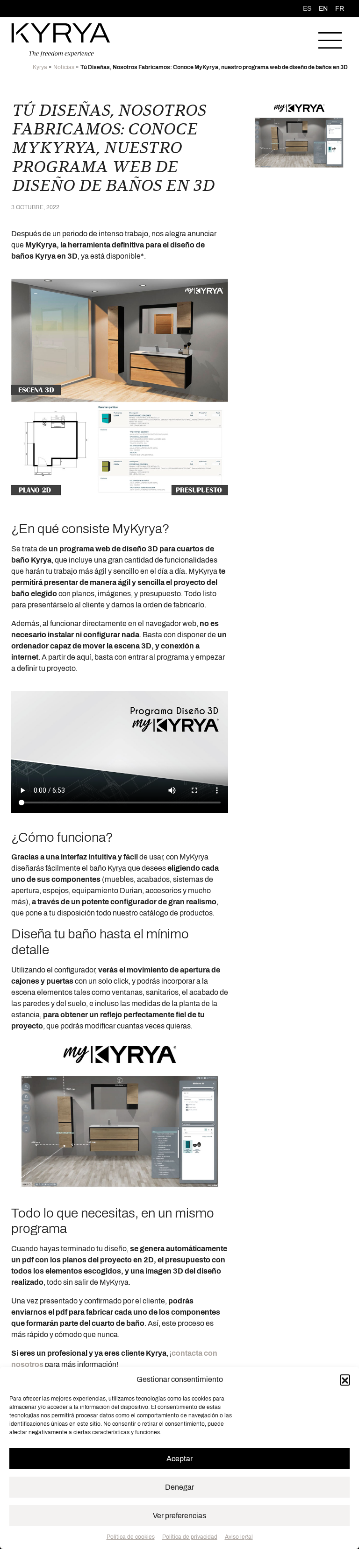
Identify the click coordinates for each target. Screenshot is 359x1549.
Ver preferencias (179, 1516)
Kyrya (40, 67)
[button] (345, 1379)
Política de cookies (131, 1537)
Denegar (179, 1487)
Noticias (63, 67)
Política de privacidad (189, 1537)
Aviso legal (239, 1537)
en (323, 8)
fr (339, 8)
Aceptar (179, 1459)
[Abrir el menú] (330, 40)
